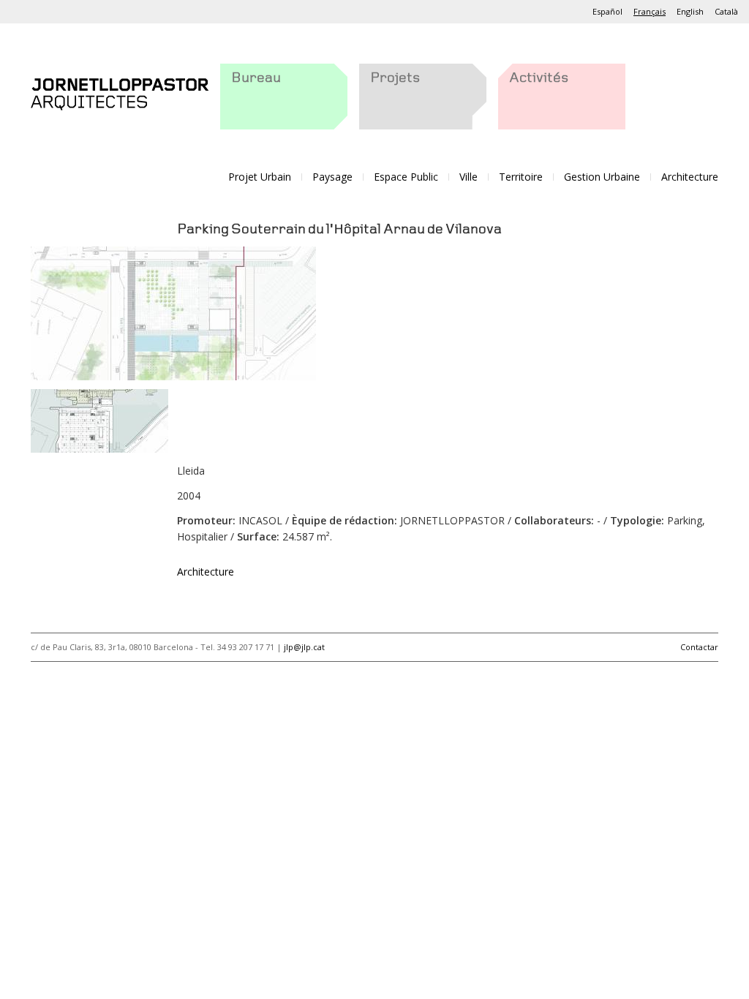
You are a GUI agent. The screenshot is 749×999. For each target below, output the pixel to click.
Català (726, 11)
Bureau (256, 78)
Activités (538, 78)
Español (607, 11)
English (690, 11)
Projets (395, 78)
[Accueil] (119, 91)
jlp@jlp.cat (304, 646)
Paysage (332, 177)
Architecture (689, 177)
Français (649, 11)
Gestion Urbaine (602, 177)
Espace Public (406, 177)
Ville (468, 177)
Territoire (521, 177)
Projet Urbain (259, 177)
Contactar (699, 646)
